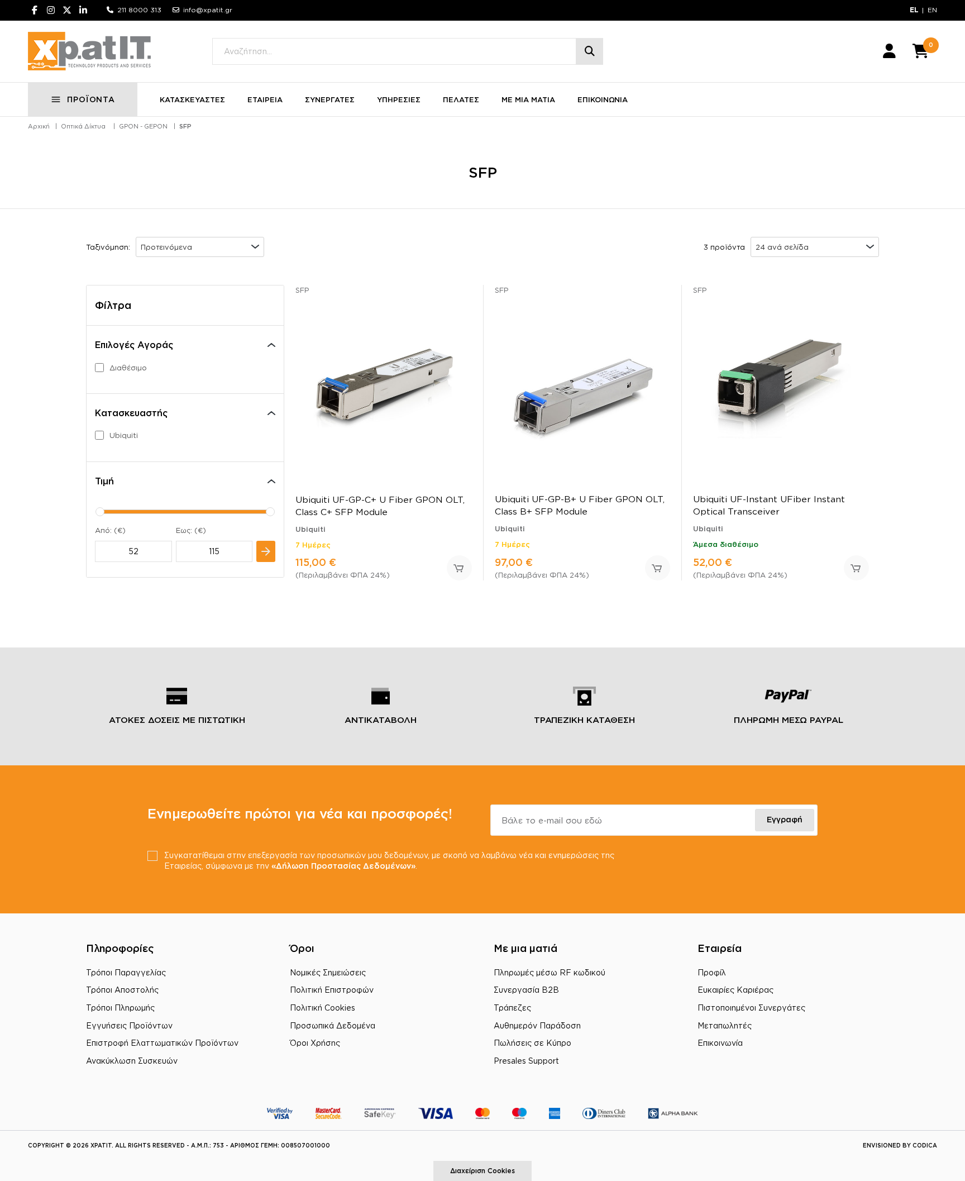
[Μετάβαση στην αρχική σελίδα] (89, 51)
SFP (185, 126)
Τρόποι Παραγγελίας (126, 972)
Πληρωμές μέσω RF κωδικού (549, 972)
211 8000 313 (139, 9)
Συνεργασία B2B (526, 989)
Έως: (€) (191, 530)
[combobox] (200, 247)
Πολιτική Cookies (322, 1007)
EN (932, 9)
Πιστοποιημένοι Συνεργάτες (751, 1007)
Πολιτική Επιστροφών (332, 989)
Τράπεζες (512, 1007)
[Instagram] (51, 10)
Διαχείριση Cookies (482, 1170)
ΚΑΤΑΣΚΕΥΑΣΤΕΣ (192, 99)
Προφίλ (712, 972)
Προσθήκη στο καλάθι (459, 567)
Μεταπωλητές (725, 1025)
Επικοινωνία (720, 1043)
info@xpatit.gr (207, 9)
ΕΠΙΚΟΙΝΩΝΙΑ (602, 99)
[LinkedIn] (83, 10)
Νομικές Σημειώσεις (328, 972)
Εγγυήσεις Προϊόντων (129, 1025)
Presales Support (526, 1060)
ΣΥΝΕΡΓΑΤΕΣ (330, 99)
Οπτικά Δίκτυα (83, 126)
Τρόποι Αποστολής (122, 989)
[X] (67, 10)
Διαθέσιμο (128, 368)
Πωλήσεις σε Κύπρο (532, 1043)
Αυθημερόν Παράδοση (537, 1025)
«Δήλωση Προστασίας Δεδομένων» (343, 865)
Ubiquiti (123, 435)
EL (914, 9)
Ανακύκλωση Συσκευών (132, 1060)
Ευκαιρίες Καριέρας (735, 989)
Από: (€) (110, 530)
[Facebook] (34, 10)
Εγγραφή (784, 819)
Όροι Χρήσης (315, 1043)
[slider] (99, 511)
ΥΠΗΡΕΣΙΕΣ (399, 99)
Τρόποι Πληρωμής (120, 1007)
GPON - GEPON (143, 126)
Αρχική (39, 126)
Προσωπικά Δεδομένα (332, 1025)
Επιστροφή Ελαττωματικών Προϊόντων (162, 1043)
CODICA (925, 1145)
